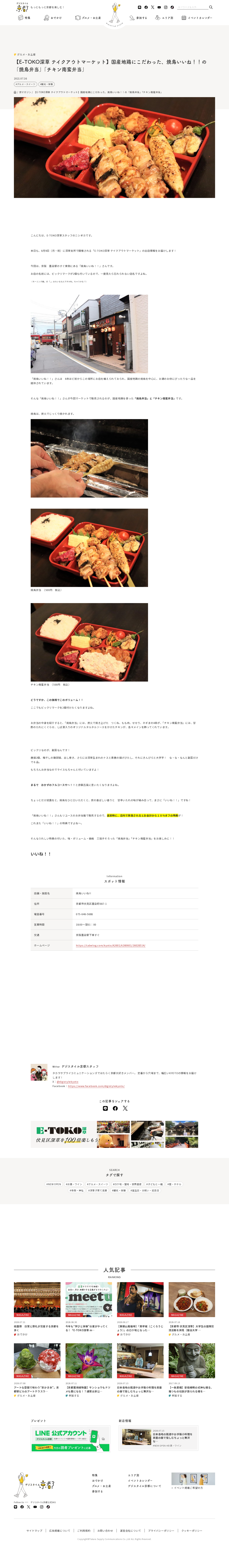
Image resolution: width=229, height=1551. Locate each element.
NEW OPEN (54, 1184)
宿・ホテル (175, 1184)
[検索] (211, 7)
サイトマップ (34, 1530)
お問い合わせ (105, 1530)
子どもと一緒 (155, 1184)
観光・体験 (47, 84)
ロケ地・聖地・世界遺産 (128, 1184)
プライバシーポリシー (161, 1530)
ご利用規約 (84, 1530)
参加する (141, 17)
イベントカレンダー (200, 17)
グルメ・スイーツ (26, 84)
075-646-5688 (84, 914)
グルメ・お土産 (91, 17)
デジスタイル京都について (144, 1486)
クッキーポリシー (192, 1530)
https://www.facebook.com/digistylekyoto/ (96, 1086)
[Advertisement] (114, 43)
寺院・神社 (77, 1190)
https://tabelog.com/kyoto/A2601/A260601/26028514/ (111, 945)
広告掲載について (59, 1530)
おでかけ (56, 17)
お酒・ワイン (74, 1184)
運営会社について (130, 1530)
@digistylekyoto (67, 1081)
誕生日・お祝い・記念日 (145, 1190)
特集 (28, 17)
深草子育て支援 (98, 1190)
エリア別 (167, 17)
